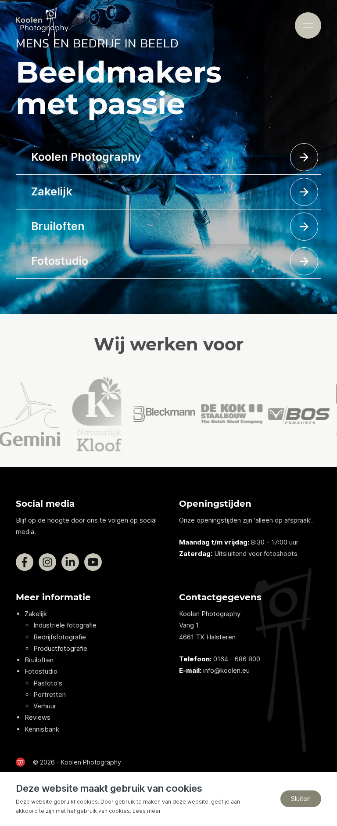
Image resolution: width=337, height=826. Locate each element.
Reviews (37, 717)
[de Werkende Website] (20, 762)
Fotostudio (59, 260)
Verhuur (44, 706)
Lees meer (147, 811)
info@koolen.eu (226, 670)
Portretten (49, 694)
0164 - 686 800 (236, 659)
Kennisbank (42, 729)
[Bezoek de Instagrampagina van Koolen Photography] (47, 562)
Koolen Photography (86, 156)
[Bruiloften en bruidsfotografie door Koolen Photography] (304, 227)
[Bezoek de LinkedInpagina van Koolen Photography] (70, 562)
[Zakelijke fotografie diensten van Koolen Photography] (304, 192)
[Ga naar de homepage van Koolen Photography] (42, 25)
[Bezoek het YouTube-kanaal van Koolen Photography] (93, 562)
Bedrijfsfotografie (59, 637)
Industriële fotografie (65, 625)
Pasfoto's (47, 683)
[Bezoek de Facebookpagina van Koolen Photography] (24, 562)
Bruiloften (58, 226)
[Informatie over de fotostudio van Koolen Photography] (304, 261)
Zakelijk (51, 191)
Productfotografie (60, 648)
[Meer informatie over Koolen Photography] (304, 157)
